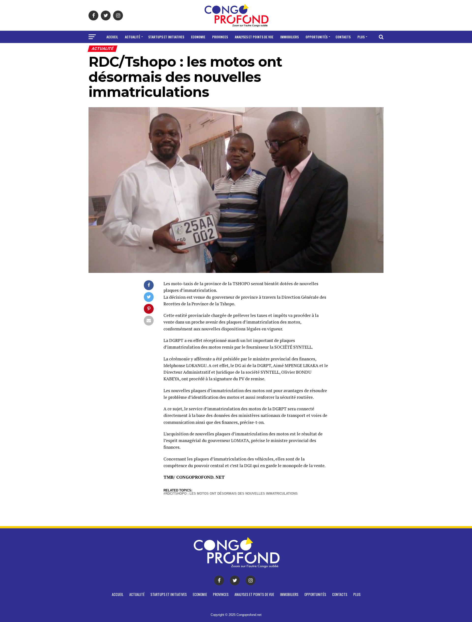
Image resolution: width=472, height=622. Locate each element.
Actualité (132, 36)
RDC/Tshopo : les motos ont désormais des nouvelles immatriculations (231, 493)
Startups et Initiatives (166, 36)
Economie (198, 36)
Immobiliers (289, 36)
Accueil (112, 36)
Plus (361, 36)
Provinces (220, 36)
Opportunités (316, 36)
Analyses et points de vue (254, 36)
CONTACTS (343, 36)
